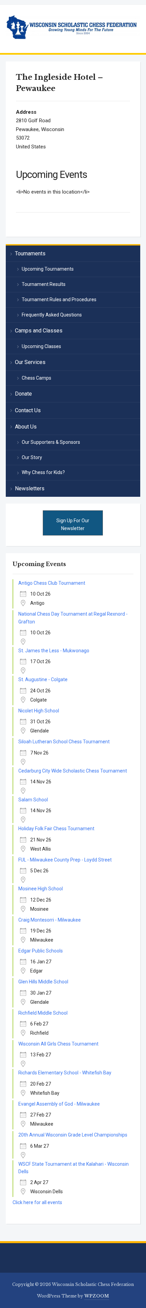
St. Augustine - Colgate (43, 679)
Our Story (32, 457)
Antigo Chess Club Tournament (51, 583)
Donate (23, 393)
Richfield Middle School (43, 1013)
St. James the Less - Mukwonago (53, 650)
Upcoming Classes (41, 346)
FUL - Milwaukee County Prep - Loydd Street (65, 859)
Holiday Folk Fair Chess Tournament (56, 828)
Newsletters (29, 488)
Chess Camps (36, 378)
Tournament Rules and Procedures (59, 299)
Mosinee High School (40, 888)
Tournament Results (44, 284)
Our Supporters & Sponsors (51, 442)
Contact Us (28, 410)
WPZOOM (96, 1295)
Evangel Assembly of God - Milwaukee (59, 1104)
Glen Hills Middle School (43, 981)
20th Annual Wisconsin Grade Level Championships (72, 1135)
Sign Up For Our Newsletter (72, 524)
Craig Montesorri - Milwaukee (49, 920)
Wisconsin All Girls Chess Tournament (58, 1044)
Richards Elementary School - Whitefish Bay (64, 1072)
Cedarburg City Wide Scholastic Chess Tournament (72, 771)
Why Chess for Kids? (43, 472)
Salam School (33, 799)
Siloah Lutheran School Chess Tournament (64, 741)
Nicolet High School (38, 710)
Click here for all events (37, 1202)
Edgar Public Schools (40, 950)
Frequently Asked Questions (52, 314)
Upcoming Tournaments (48, 269)
